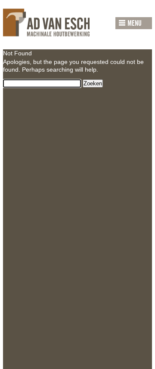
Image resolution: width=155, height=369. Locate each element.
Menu (134, 23)
